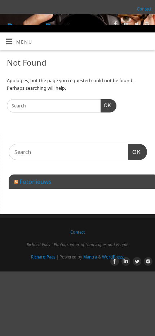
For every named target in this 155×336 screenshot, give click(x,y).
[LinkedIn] (125, 24)
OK (106, 105)
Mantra (90, 257)
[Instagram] (146, 24)
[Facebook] (115, 24)
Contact (144, 9)
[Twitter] (135, 24)
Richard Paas (43, 257)
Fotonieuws (35, 181)
